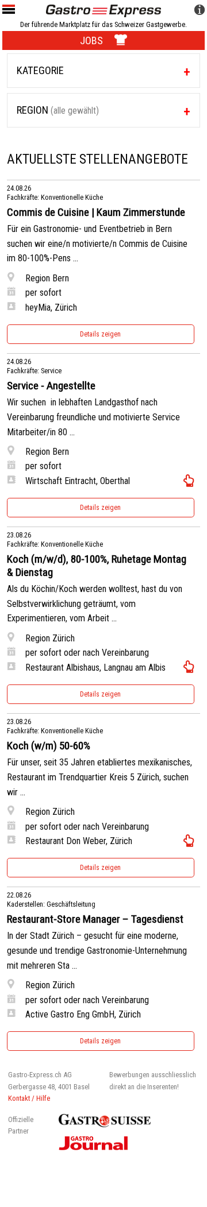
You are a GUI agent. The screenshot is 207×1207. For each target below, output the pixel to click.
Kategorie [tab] (40, 70)
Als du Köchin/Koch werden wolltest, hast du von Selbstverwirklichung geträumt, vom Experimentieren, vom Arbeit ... (94, 603)
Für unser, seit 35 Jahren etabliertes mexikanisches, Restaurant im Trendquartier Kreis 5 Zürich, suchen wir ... (99, 777)
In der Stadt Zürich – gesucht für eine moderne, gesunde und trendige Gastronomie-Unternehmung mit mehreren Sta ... (97, 950)
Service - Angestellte (51, 386)
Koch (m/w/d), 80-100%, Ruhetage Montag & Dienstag (96, 566)
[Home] (103, 10)
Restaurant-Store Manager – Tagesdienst (95, 919)
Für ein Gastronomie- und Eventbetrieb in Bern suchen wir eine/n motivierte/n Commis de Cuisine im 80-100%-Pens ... (97, 243)
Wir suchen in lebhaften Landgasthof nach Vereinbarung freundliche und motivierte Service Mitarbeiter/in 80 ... (93, 417)
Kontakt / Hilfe (29, 1098)
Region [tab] (58, 110)
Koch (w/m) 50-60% (48, 746)
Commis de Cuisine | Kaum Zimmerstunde (96, 212)
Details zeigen (100, 334)
